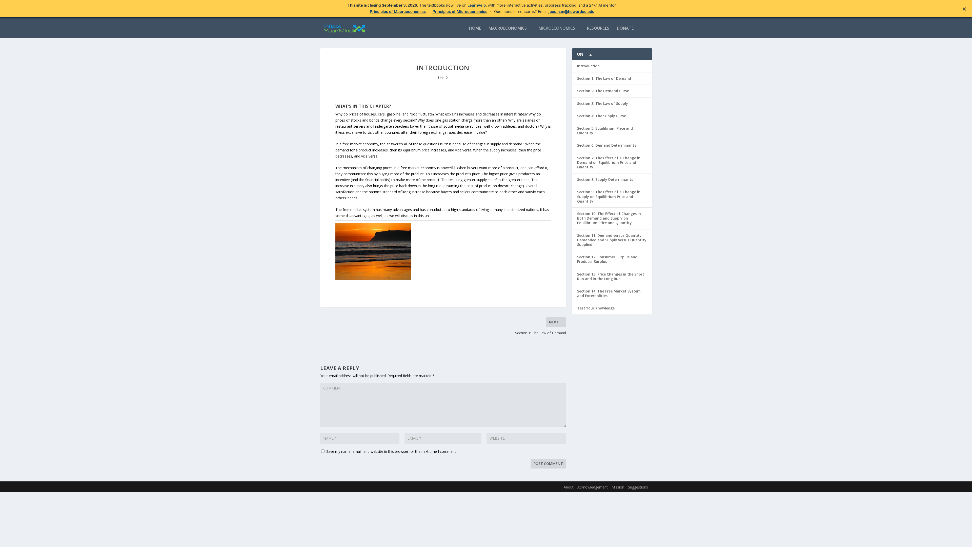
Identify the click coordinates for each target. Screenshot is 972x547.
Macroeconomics (508, 28)
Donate (625, 28)
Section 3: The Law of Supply (602, 103)
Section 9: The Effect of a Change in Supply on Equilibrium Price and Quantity (608, 196)
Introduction (588, 66)
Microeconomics (557, 28)
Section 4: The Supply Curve (601, 115)
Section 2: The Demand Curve (603, 90)
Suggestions (638, 487)
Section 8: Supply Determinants (605, 179)
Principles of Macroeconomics (398, 11)
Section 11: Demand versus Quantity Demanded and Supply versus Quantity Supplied (611, 240)
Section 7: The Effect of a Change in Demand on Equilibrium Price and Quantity (608, 162)
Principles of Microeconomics (460, 11)
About (569, 487)
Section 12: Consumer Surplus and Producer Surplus (607, 259)
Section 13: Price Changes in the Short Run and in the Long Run (610, 276)
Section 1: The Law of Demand (604, 78)
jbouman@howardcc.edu (571, 11)
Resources (598, 28)
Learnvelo (477, 5)
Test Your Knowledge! (596, 308)
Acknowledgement (592, 487)
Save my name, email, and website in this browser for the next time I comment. (391, 451)
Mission (618, 487)
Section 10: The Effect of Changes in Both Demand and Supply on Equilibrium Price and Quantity (609, 218)
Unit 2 (443, 77)
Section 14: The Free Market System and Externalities (609, 293)
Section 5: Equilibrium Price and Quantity (605, 130)
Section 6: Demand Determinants (606, 145)
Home (475, 28)
